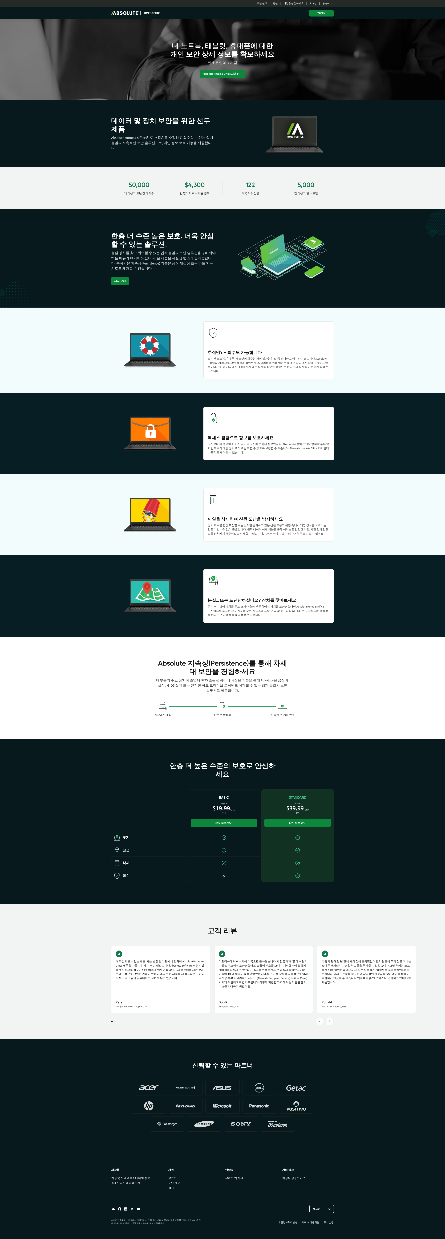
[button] (328, 4)
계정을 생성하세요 (294, 3)
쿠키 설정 (328, 1222)
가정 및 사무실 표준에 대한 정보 (130, 1178)
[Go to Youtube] (138, 1209)
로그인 (313, 3)
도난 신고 (262, 3)
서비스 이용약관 (310, 1222)
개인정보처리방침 (288, 1222)
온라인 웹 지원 (234, 1178)
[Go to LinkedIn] (126, 1209)
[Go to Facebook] (120, 1209)
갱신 (275, 3)
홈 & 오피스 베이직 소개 (125, 1183)
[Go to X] (132, 1209)
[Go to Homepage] (135, 13)
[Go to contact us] (113, 1209)
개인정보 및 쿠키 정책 (126, 1223)
